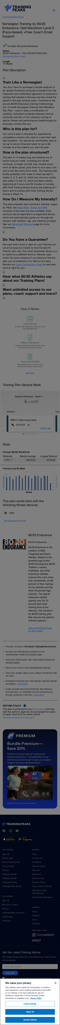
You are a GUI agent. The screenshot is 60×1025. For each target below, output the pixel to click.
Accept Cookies (30, 1020)
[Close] (55, 983)
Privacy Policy (36, 998)
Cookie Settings (30, 1004)
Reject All (30, 1012)
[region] (30, 1001)
